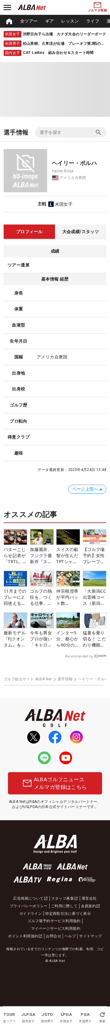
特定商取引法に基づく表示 (68, 913)
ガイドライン (30, 913)
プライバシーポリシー (29, 906)
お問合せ (53, 936)
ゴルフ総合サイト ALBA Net (28, 679)
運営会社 (89, 898)
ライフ (92, 21)
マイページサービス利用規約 (55, 928)
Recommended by (79, 656)
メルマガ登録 (97, 10)
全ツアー (29, 21)
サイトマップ (90, 936)
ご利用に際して (64, 906)
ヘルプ (70, 936)
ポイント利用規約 (23, 936)
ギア (49, 21)
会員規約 (88, 906)
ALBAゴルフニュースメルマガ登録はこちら (60, 783)
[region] (55, 21)
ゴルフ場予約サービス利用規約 (54, 921)
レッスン (70, 21)
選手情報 (65, 679)
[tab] (29, 232)
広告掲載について (28, 898)
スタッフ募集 (62, 898)
